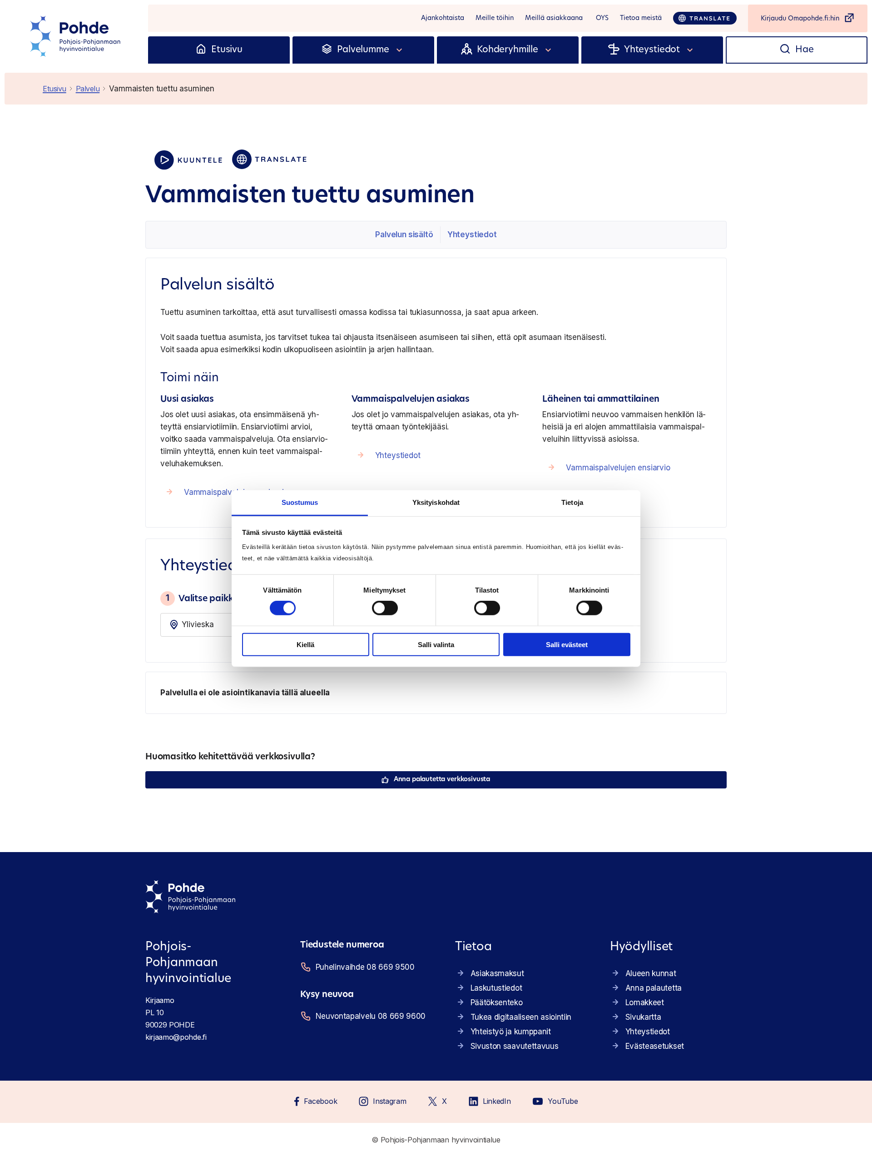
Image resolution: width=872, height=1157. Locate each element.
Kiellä (305, 644)
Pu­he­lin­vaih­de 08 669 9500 (365, 967)
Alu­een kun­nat (650, 973)
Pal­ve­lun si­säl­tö (404, 234)
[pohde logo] (76, 36)
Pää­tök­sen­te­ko (497, 1002)
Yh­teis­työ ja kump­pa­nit (511, 1031)
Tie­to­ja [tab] (572, 502)
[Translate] (705, 18)
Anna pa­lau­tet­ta (653, 987)
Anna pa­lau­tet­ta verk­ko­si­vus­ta (442, 779)
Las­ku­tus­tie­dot (496, 987)
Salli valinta (436, 644)
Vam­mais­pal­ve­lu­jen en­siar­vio (618, 467)
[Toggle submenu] (400, 50)
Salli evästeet (567, 644)
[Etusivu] (201, 50)
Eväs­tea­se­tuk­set (654, 1046)
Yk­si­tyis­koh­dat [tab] (436, 502)
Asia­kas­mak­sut (497, 973)
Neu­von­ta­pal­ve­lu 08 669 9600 (371, 1016)
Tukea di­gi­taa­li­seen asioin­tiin (521, 1017)
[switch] (385, 608)
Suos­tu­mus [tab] (300, 502)
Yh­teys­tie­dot (472, 234)
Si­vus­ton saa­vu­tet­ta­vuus (515, 1046)
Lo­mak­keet (644, 1002)
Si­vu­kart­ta (643, 1017)
